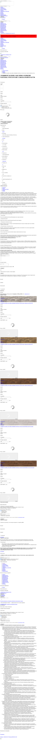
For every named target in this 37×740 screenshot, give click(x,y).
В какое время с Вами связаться (5, 509)
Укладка (1, 12)
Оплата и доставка (3, 9)
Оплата (3, 188)
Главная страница (5, 70)
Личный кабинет (3, 14)
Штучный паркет (3, 63)
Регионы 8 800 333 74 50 (13, 736)
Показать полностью (4, 185)
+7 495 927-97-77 (3, 33)
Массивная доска (3, 26)
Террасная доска (3, 28)
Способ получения (5, 189)
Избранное (2, 15)
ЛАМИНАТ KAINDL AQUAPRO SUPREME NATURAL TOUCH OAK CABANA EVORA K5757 (16, 344)
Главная (3, 563)
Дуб (3, 151)
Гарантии (2, 10)
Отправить (2, 268)
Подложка (2, 32)
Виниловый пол (3, 25)
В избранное (4, 122)
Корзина (5, 15)
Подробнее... (2, 734)
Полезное (2, 13)
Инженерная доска (3, 24)
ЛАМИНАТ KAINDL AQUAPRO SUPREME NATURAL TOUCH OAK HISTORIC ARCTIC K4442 (16, 426)
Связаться (2, 16)
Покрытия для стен (3, 30)
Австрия (3, 138)
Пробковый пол (3, 64)
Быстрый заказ (9, 121)
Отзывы (3, 190)
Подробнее (2, 537)
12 (2, 164)
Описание (4, 187)
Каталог (3, 71)
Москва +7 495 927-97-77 (4, 736)
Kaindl (3, 131)
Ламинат (1, 22)
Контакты (4, 570)
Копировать (9, 122)
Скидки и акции (3, 8)
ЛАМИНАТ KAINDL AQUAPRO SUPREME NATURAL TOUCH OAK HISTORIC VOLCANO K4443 (17, 467)
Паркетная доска (3, 23)
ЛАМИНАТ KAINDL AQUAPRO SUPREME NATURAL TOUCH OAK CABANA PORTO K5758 (16, 385)
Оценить (2, 273)
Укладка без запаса (5, 106)
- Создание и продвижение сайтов (8, 604)
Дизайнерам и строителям (4, 11)
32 (2, 141)
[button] (3, 19)
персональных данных (21, 517)
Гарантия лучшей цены (4, 123)
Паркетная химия (3, 29)
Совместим (4, 161)
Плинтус (1, 31)
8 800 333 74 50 (8, 54)
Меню (1, 55)
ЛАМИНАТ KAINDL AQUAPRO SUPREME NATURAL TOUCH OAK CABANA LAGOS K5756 (16, 303)
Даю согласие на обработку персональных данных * (10, 559)
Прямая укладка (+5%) (5, 107)
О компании (4, 564)
